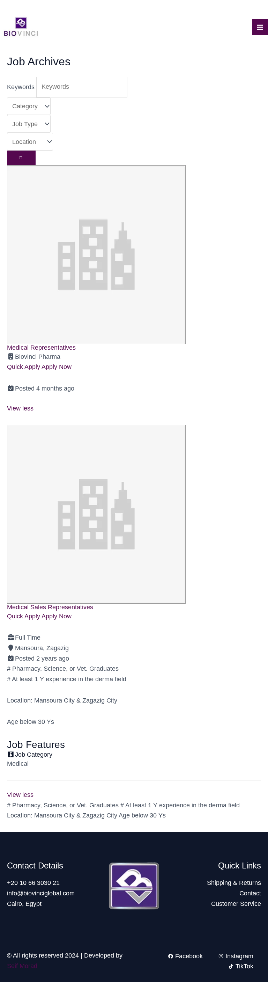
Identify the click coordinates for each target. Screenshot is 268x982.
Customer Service (236, 903)
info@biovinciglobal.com (41, 893)
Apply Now (57, 366)
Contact (250, 893)
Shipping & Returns (234, 882)
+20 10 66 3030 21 (33, 882)
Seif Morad (22, 965)
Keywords (21, 86)
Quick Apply (24, 366)
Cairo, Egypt (24, 903)
